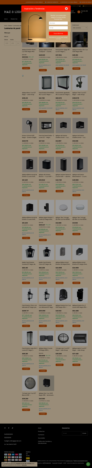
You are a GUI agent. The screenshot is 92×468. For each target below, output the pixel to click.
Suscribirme (58, 33)
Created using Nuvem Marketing (58, 41)
